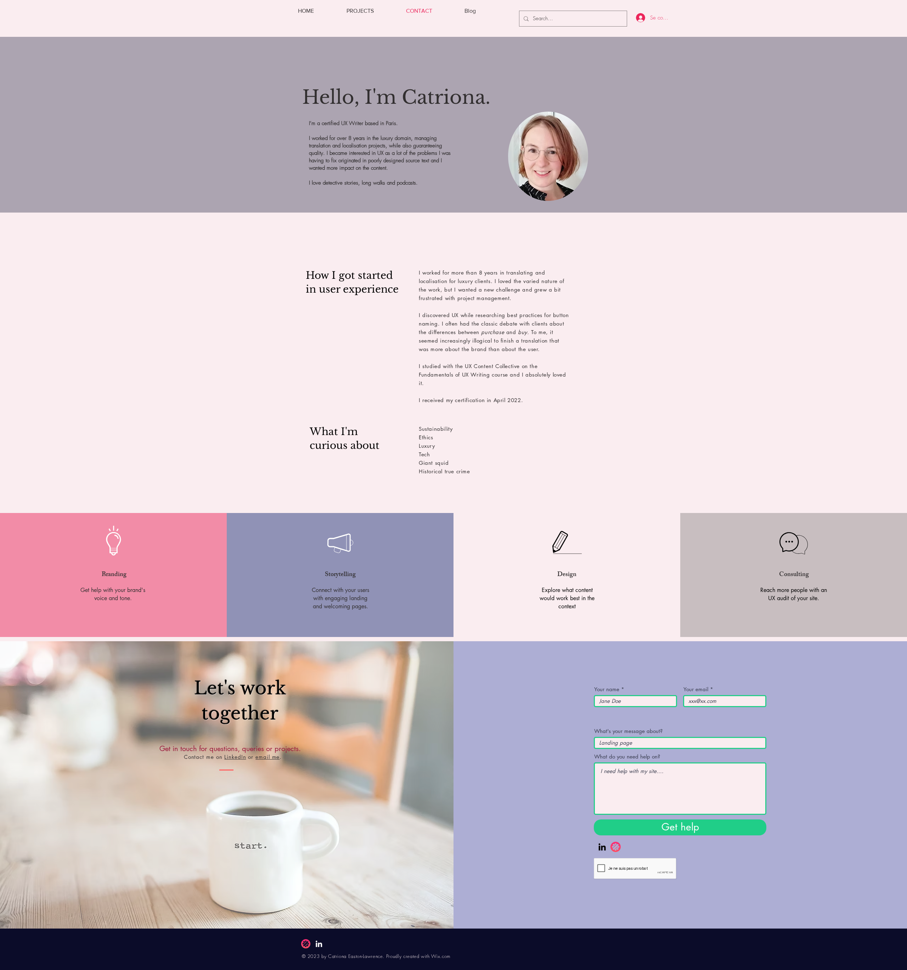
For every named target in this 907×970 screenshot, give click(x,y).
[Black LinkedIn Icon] (602, 847)
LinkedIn (235, 757)
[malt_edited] (615, 847)
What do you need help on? (627, 756)
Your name (606, 689)
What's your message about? (628, 731)
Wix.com (440, 956)
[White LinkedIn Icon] (318, 943)
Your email (695, 689)
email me (267, 757)
